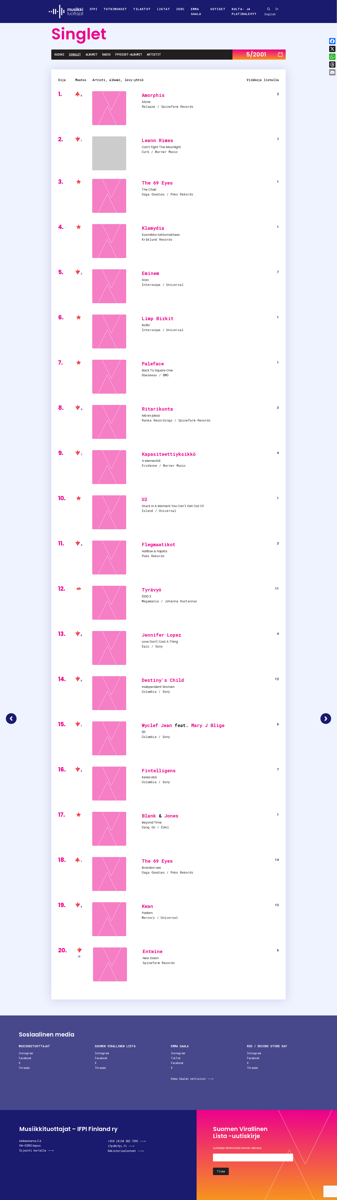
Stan (145, 280)
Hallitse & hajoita (154, 551)
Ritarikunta (157, 409)
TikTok (176, 1058)
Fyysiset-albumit (128, 54)
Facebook (25, 1058)
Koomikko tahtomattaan (161, 234)
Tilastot (142, 9)
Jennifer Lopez (161, 635)
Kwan (147, 906)
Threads (24, 1068)
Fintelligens (159, 770)
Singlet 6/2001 (325, 718)
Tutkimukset (115, 9)
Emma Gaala (196, 11)
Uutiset (217, 9)
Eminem (150, 273)
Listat (163, 9)
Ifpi (93, 9)
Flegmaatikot (158, 544)
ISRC (180, 9)
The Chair (149, 189)
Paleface (153, 364)
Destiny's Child (163, 680)
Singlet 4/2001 (11, 718)
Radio (106, 54)
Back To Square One (157, 370)
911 (143, 732)
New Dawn (151, 958)
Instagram (26, 1053)
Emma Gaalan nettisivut (188, 1079)
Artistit (154, 54)
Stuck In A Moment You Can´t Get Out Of (173, 506)
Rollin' (146, 325)
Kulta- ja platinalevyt (244, 11)
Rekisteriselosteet (122, 1151)
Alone (146, 102)
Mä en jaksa (151, 415)
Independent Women (158, 687)
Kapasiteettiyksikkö (169, 454)
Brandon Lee (151, 867)
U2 (144, 499)
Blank (149, 816)
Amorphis (153, 95)
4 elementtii (151, 461)
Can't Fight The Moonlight (161, 147)
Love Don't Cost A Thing (160, 641)
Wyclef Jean (157, 725)
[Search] (268, 9)
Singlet (75, 54)
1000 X (146, 596)
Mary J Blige (207, 725)
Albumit (92, 54)
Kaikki (59, 54)
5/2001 (256, 54)
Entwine (152, 951)
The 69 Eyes (157, 183)
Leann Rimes (157, 140)
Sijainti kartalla (32, 1150)
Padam (147, 913)
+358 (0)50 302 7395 (123, 1141)
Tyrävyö (151, 590)
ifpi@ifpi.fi (117, 1146)
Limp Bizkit (158, 318)
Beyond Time (152, 822)
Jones (171, 816)
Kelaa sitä (149, 777)
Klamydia (153, 228)
